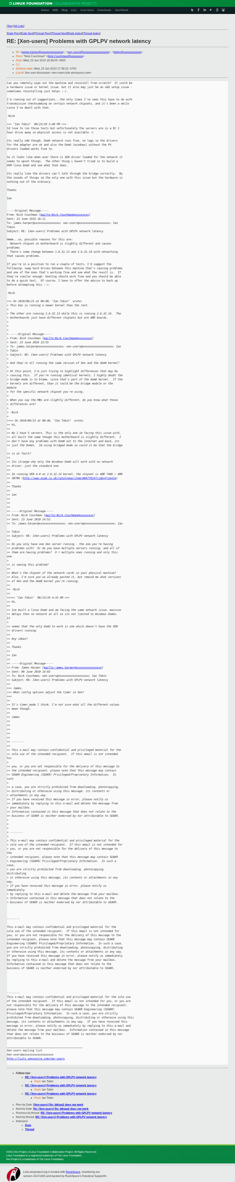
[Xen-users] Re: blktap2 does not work (58, 1104)
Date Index (75, 33)
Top (9, 26)
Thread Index (91, 33)
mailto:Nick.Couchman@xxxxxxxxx (65, 214)
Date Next (27, 33)
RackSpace (73, 1172)
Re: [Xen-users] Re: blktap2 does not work (61, 1108)
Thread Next (59, 33)
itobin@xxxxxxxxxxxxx (127, 52)
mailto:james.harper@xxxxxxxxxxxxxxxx (73, 667)
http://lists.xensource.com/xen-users (36, 1058)
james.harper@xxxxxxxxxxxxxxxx (42, 52)
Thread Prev (42, 33)
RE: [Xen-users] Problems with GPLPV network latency (61, 1077)
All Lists (19, 26)
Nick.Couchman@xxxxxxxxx (65, 56)
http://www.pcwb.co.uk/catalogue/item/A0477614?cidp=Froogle (69, 478)
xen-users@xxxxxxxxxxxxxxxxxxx (88, 52)
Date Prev (13, 33)
